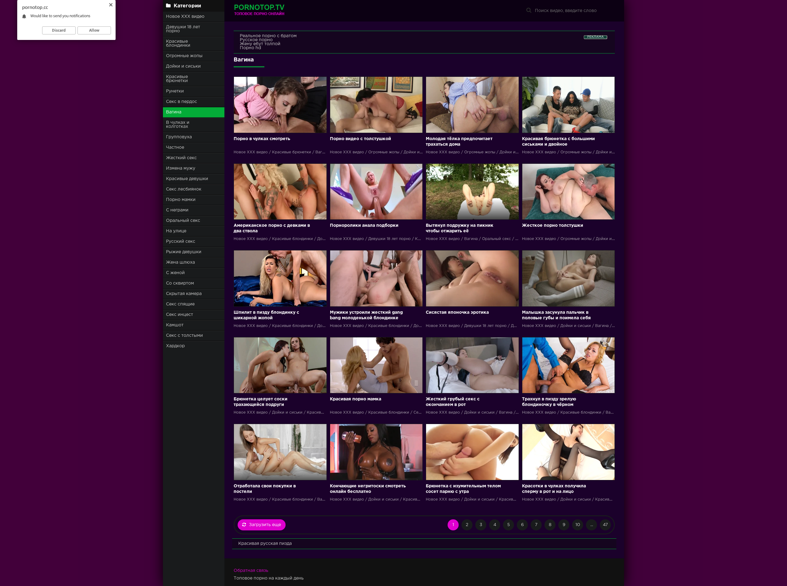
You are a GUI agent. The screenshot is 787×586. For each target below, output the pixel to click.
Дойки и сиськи (183, 66)
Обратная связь (251, 570)
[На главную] (272, 11)
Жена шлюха (180, 262)
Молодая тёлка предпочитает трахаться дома (459, 141)
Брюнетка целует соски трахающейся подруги (260, 402)
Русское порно (256, 40)
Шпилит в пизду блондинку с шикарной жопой (266, 315)
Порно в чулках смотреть (262, 139)
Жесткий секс (181, 158)
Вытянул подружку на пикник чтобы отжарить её (459, 228)
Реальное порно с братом (268, 36)
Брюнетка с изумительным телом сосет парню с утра (463, 489)
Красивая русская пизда (265, 543)
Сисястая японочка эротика (457, 312)
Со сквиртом (180, 283)
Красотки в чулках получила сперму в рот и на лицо (554, 489)
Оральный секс (183, 220)
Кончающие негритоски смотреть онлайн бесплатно (368, 489)
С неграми (177, 210)
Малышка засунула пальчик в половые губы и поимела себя (556, 315)
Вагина (173, 112)
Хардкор (175, 346)
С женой (175, 273)
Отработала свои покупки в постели (265, 489)
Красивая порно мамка (355, 399)
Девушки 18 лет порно (183, 29)
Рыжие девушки (183, 252)
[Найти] (529, 11)
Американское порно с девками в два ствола (272, 228)
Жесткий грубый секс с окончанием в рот (453, 402)
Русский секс (180, 241)
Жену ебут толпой (260, 44)
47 (605, 525)
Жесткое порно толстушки (552, 225)
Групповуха (179, 137)
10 (577, 525)
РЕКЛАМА (595, 37)
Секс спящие (180, 304)
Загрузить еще (265, 525)
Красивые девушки (187, 179)
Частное (175, 147)
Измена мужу (180, 168)
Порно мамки (181, 200)
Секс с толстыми (184, 335)
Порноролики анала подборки (364, 225)
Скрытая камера (184, 294)
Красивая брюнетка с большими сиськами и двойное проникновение (558, 142)
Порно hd (250, 48)
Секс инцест (179, 315)
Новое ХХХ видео (185, 16)
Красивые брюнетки (177, 79)
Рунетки (175, 91)
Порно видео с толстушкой (360, 139)
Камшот (175, 325)
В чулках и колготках (177, 124)
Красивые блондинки (178, 43)
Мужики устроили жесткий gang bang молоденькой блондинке (366, 315)
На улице (176, 231)
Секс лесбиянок (183, 189)
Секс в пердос (181, 102)
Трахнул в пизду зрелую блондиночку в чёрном (549, 402)
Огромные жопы (184, 56)
